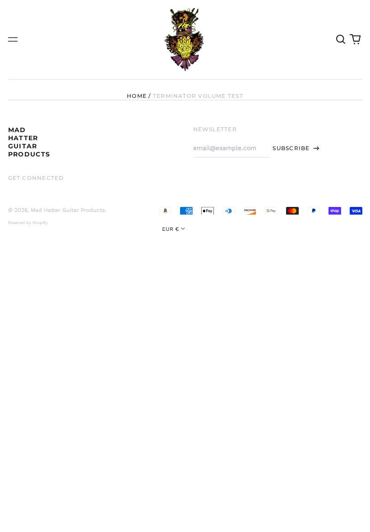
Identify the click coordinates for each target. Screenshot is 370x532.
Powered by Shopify (28, 222)
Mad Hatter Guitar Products (29, 142)
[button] (341, 39)
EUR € (170, 229)
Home (137, 95)
